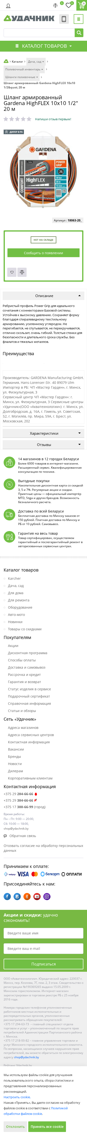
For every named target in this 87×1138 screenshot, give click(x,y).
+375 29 (18, 794)
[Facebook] (7, 896)
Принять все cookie (47, 1126)
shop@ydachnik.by (26, 1057)
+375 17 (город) (24, 807)
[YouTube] (37, 896)
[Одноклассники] (27, 896)
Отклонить (15, 1126)
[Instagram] (47, 896)
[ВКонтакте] (17, 896)
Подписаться (43, 964)
